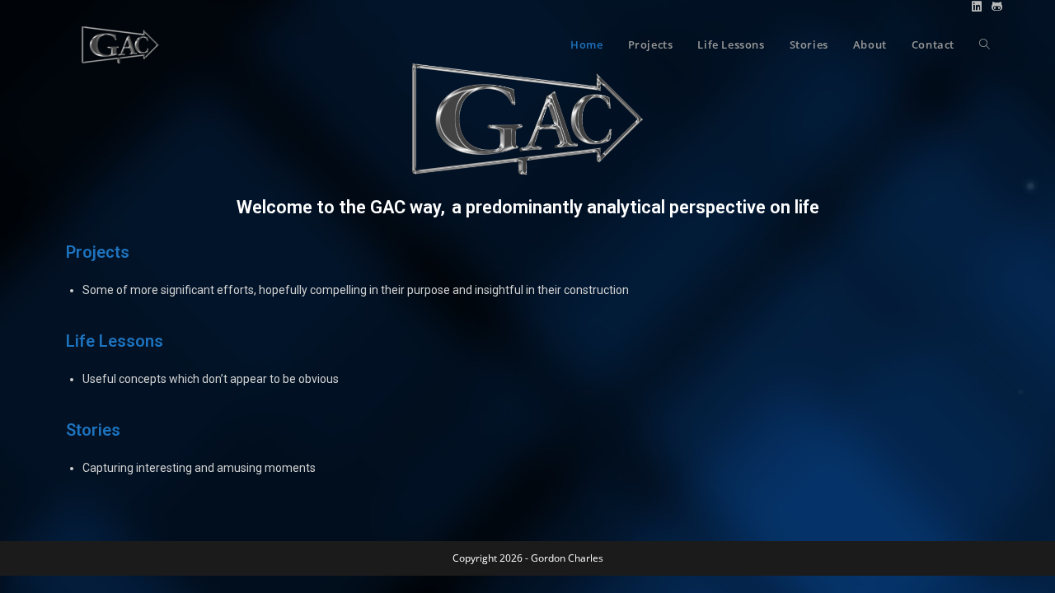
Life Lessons (114, 341)
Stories (93, 430)
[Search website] (984, 44)
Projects (97, 252)
